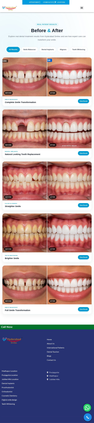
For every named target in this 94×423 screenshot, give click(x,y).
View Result (83, 101)
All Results (13, 49)
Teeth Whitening (78, 49)
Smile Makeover (29, 49)
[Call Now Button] (88, 417)
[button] (82, 8)
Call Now (6, 326)
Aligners (63, 49)
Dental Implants (48, 49)
